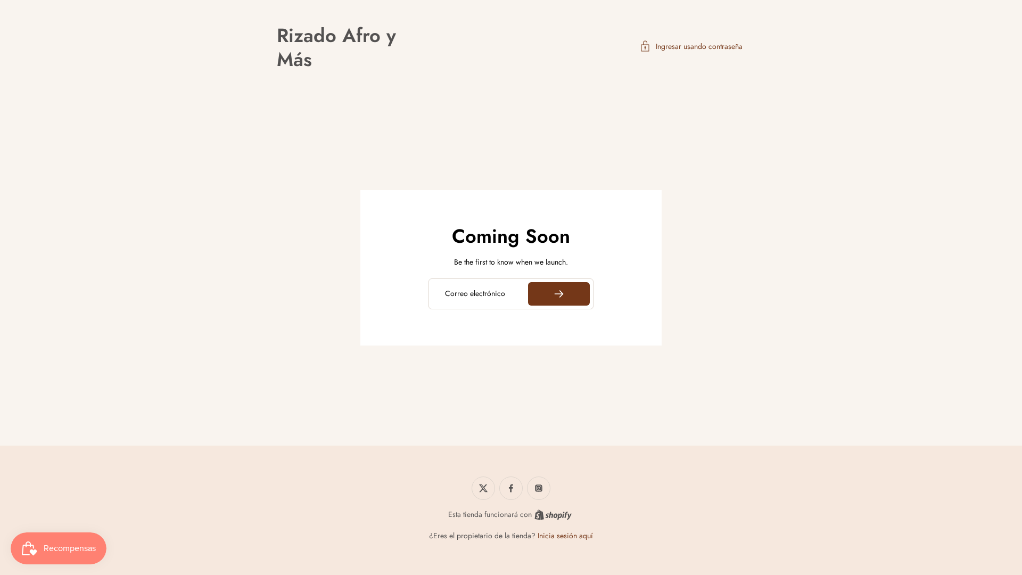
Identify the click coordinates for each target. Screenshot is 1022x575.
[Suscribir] (559, 294)
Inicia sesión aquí (565, 535)
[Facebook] (511, 488)
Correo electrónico (475, 294)
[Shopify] (553, 515)
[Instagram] (538, 488)
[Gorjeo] (483, 488)
